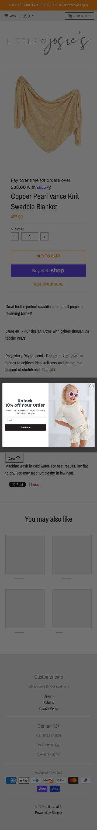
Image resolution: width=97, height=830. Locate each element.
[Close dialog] (91, 386)
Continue (25, 427)
